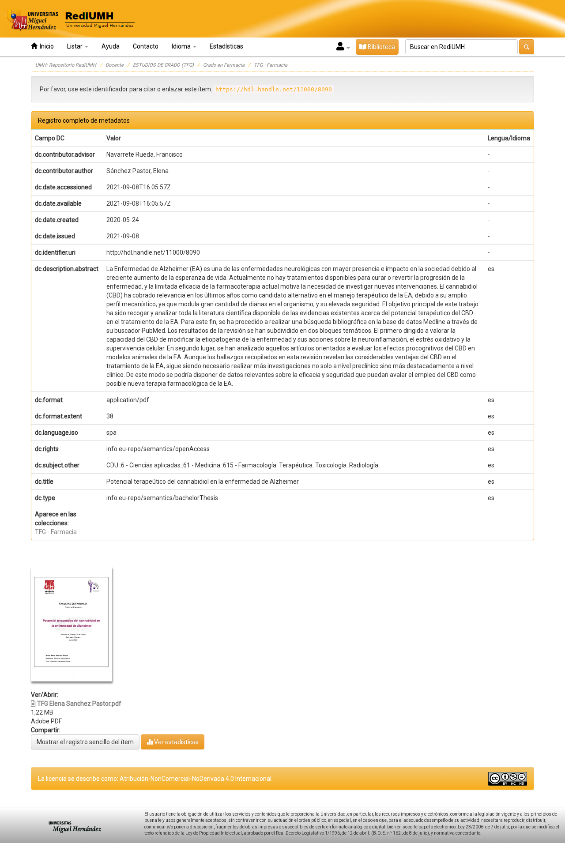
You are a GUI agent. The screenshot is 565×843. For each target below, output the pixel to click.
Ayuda (111, 46)
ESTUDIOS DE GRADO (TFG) (163, 65)
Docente (114, 65)
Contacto (145, 46)
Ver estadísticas (176, 741)
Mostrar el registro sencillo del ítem (85, 741)
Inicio (45, 46)
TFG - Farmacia (270, 65)
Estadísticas (226, 46)
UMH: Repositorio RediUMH (65, 65)
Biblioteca (380, 46)
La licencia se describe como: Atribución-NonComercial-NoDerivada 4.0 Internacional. (155, 778)
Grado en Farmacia (224, 65)
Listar (75, 46)
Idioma (182, 46)
